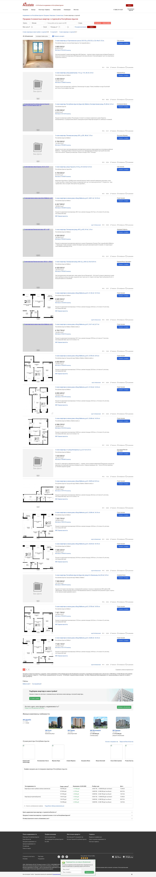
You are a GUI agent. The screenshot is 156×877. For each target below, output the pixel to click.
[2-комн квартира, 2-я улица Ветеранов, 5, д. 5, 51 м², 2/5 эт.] (38, 463)
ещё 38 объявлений (96, 633)
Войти (129, 5)
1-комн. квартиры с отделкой (68, 32)
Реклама (25, 858)
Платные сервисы (94, 841)
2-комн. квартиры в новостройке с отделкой (36, 32)
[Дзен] (67, 856)
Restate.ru (30, 864)
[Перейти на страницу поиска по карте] (115, 5)
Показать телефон (123, 43)
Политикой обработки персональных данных (42, 869)
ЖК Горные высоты (61, 216)
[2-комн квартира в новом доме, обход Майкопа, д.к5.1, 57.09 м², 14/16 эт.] (38, 620)
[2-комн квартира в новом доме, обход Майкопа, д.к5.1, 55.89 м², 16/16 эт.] (38, 526)
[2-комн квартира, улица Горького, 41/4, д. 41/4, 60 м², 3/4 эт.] (38, 180)
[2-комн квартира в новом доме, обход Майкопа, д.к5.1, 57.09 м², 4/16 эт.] (38, 369)
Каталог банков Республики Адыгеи (76, 839)
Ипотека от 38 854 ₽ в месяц (63, 584)
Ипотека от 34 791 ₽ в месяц (63, 490)
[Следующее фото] (51, 53)
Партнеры (40, 856)
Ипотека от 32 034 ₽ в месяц (63, 302)
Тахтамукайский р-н (84, 43)
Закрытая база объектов (126, 741)
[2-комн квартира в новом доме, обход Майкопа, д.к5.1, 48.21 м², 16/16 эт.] (38, 211)
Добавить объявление (124, 707)
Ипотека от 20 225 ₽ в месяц (63, 50)
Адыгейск (69, 169)
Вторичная (98, 23)
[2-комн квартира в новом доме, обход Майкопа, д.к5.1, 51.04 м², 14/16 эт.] (38, 400)
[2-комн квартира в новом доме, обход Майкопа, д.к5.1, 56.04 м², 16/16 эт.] (38, 557)
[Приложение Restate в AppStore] (116, 856)
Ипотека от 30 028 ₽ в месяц (63, 207)
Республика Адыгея (131, 9)
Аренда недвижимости (29, 844)
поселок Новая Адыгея (72, 43)
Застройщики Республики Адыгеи (54, 839)
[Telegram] (59, 856)
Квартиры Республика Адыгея (31, 837)
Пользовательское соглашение (59, 874)
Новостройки (106, 23)
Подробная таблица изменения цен (54, 806)
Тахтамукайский (37, 684)
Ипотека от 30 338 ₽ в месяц (63, 145)
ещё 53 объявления (96, 319)
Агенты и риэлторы (50, 837)
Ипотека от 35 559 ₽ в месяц (63, 616)
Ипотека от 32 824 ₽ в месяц (63, 365)
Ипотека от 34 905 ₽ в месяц (63, 553)
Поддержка (41, 858)
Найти (91, 27)
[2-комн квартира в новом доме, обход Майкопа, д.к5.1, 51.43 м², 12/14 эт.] (38, 306)
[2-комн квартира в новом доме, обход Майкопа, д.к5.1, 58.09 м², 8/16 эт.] (38, 494)
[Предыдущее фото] (25, 53)
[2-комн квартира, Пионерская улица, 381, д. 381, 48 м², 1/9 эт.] (38, 149)
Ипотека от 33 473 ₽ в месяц (63, 428)
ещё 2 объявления (96, 382)
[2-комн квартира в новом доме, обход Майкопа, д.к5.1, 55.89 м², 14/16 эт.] (38, 432)
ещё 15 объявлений (96, 414)
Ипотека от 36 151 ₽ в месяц (63, 647)
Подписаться (89, 872)
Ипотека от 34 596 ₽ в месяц (63, 239)
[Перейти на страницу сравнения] (118, 5)
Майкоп (68, 75)
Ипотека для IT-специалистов (75, 837)
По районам (26, 846)
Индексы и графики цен (95, 837)
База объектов (27, 839)
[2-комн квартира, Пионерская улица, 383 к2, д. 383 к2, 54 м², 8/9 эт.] (38, 275)
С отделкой (53, 32)
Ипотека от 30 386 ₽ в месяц (63, 176)
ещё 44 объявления (96, 539)
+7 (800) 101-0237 (118, 9)
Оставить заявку (34, 698)
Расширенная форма (80, 27)
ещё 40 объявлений (96, 664)
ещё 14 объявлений (96, 225)
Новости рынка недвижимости (97, 839)
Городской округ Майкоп (73, 358)
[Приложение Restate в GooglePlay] (128, 856)
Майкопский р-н (75, 326)
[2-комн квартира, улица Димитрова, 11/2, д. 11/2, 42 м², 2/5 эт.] (38, 86)
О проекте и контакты (29, 856)
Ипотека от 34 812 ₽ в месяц (63, 522)
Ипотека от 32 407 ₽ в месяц (63, 334)
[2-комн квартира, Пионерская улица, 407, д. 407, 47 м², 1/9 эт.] (38, 243)
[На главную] (29, 4)
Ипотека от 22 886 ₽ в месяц (63, 82)
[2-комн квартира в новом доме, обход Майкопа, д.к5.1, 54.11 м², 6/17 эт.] (38, 338)
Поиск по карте (27, 848)
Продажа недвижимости (29, 841)
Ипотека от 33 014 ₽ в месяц (63, 396)
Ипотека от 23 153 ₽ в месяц (63, 113)
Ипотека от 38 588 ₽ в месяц (63, 459)
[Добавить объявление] (112, 5)
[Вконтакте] (63, 856)
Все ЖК (47, 841)
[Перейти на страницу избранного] (122, 5)
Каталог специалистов (111, 741)
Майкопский (26, 684)
